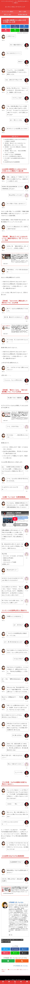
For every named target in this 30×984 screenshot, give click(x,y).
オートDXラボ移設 (6, 941)
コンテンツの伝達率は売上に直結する (13, 156)
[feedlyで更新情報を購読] (9, 935)
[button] (27, 461)
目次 (13, 136)
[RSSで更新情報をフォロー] (11, 935)
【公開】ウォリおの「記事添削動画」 (13, 154)
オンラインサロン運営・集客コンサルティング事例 (13, 939)
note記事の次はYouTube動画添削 (12, 162)
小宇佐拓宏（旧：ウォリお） (16, 902)
